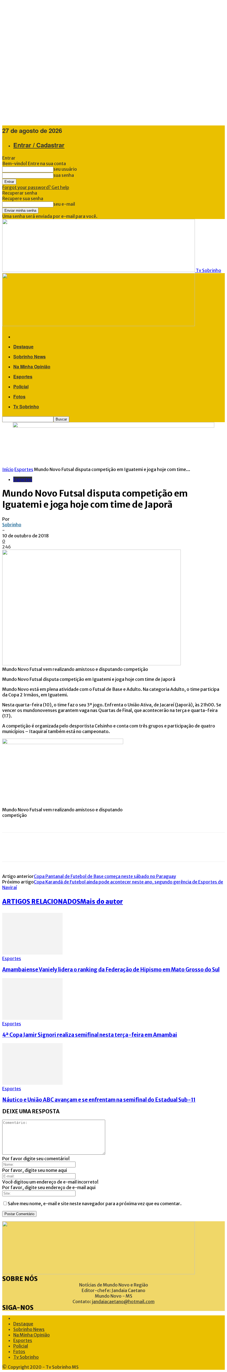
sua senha (63, 175)
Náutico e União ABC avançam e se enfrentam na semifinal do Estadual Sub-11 (98, 1100)
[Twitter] (27, 847)
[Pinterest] (43, 847)
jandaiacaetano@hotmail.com (123, 1301)
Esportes (22, 376)
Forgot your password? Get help (35, 187)
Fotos (19, 396)
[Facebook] (10, 847)
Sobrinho (11, 524)
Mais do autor (101, 901)
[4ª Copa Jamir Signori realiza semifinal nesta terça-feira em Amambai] (32, 1018)
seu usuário (65, 169)
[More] (81, 847)
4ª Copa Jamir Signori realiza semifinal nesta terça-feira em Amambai (89, 1035)
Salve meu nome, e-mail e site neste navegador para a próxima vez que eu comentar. (95, 1203)
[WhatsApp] (60, 847)
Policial (21, 386)
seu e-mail (64, 204)
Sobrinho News (29, 356)
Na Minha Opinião (31, 366)
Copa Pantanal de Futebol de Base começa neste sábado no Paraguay (105, 876)
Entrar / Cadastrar (39, 144)
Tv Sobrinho (26, 406)
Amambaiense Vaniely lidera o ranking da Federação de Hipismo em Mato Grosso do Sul (111, 969)
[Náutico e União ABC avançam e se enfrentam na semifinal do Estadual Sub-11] (32, 1083)
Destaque (23, 346)
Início (8, 469)
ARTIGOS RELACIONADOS (41, 901)
